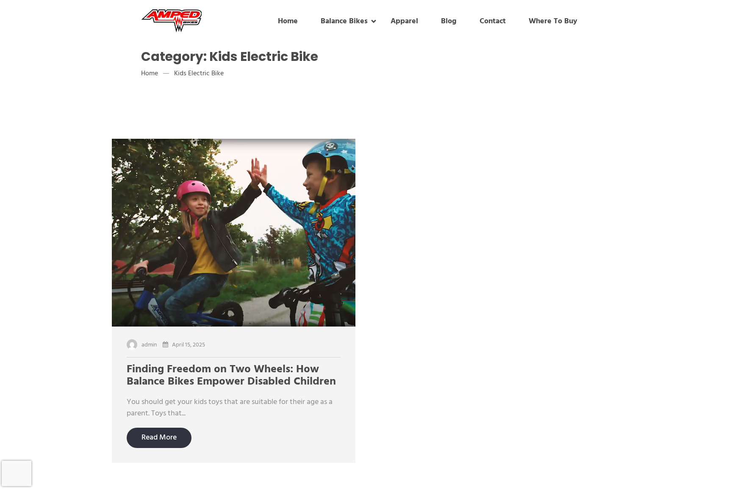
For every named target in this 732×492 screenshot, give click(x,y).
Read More (159, 438)
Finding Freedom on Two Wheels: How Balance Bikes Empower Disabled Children (231, 376)
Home (149, 73)
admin (149, 345)
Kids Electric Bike (199, 73)
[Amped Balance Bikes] (193, 21)
